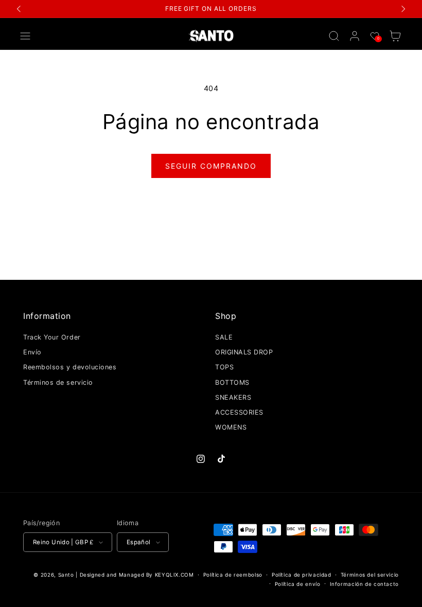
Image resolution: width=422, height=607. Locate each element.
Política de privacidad (301, 575)
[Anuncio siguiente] (403, 8)
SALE (224, 337)
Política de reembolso (232, 575)
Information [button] (47, 316)
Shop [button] (225, 316)
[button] (25, 36)
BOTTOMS (232, 382)
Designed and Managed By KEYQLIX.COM (137, 575)
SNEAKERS (233, 397)
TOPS (224, 367)
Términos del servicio (370, 575)
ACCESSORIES (239, 412)
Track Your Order (52, 337)
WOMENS (231, 427)
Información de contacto (364, 584)
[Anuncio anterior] (19, 8)
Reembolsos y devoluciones (70, 367)
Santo (67, 575)
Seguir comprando (211, 166)
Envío (32, 352)
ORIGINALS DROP (244, 352)
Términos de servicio (58, 382)
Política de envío (298, 584)
